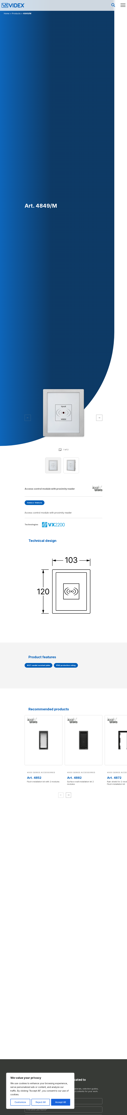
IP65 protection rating (66, 665)
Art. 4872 (114, 778)
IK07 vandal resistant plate (38, 665)
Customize (20, 1102)
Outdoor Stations (34, 503)
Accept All (60, 1102)
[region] (40, 1091)
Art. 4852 (34, 778)
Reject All (41, 1102)
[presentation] (99, 418)
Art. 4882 (74, 778)
